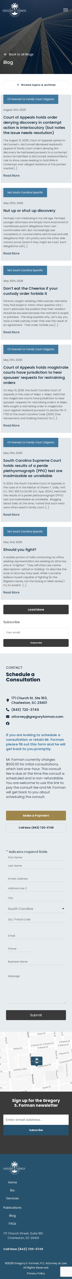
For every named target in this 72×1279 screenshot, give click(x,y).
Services (12, 1198)
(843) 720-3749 (25, 709)
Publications (12, 1208)
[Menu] (65, 9)
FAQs (12, 1223)
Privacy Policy (36, 1273)
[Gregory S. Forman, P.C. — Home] (14, 10)
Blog (12, 1215)
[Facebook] (7, 723)
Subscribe (36, 642)
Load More (36, 609)
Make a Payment (36, 815)
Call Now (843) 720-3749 (36, 828)
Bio (12, 1190)
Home (12, 1182)
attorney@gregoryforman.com (37, 716)
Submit (36, 1015)
